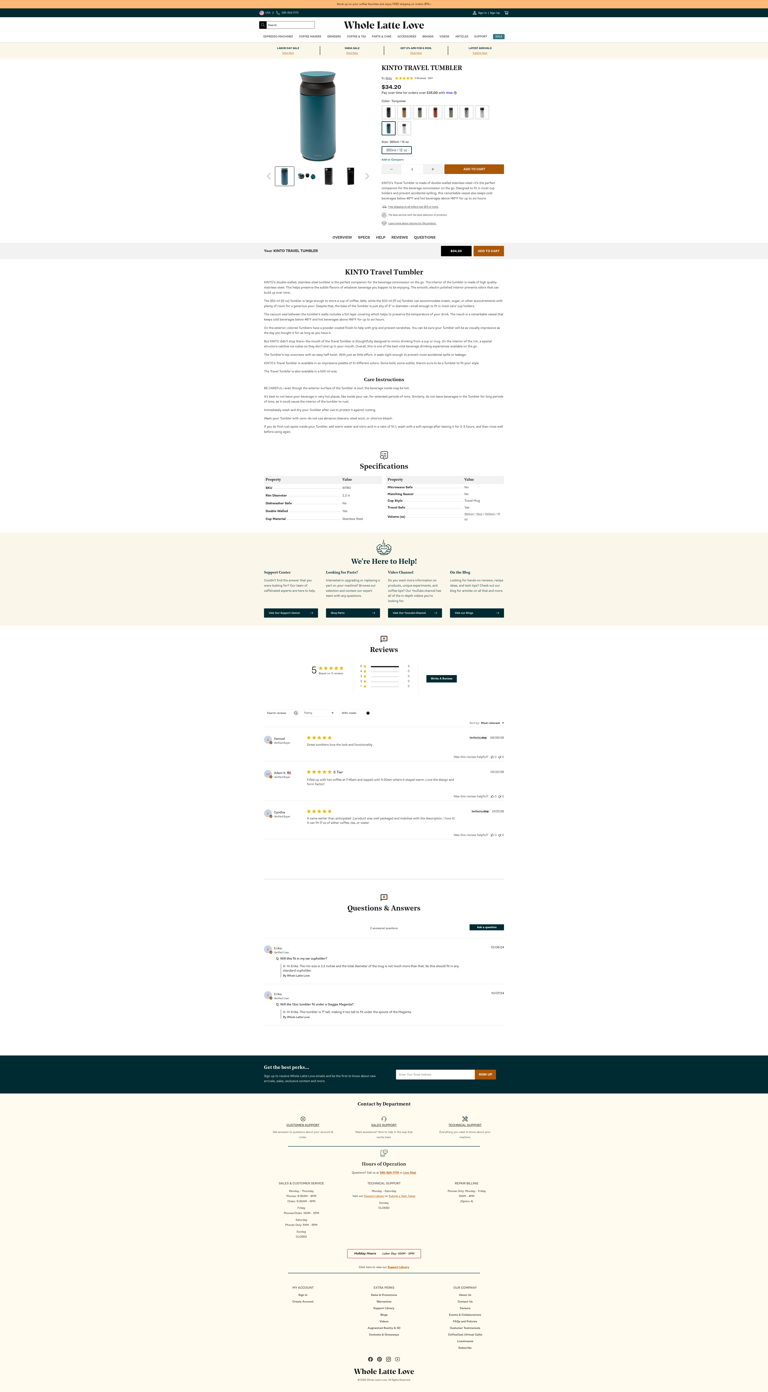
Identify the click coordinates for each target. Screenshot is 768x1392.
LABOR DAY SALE (288, 48)
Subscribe (465, 1348)
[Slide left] (269, 176)
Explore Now (480, 53)
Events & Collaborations (465, 1315)
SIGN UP (485, 1074)
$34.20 (456, 251)
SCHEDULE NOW (36, 734)
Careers (465, 1308)
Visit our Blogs (464, 613)
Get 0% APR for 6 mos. (416, 48)
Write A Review (441, 678)
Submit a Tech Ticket (402, 1196)
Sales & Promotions (384, 1295)
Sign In (302, 1295)
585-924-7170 (389, 1172)
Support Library (374, 1196)
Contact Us (465, 1301)
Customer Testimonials (465, 1328)
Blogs (384, 1315)
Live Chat (409, 1172)
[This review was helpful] (492, 757)
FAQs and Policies (465, 1321)
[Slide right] (367, 176)
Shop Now (288, 53)
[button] (385, 666)
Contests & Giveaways (384, 1334)
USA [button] (266, 13)
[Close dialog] (62, 652)
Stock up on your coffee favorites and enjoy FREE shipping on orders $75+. (384, 4)
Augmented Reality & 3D (384, 1328)
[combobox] (291, 25)
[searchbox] (278, 713)
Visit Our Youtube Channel (409, 613)
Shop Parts (338, 613)
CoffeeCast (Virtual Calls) (465, 1334)
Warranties (384, 1301)
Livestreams (465, 1341)
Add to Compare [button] (393, 159)
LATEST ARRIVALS (480, 48)
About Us (465, 1295)
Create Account (303, 1301)
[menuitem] (303, 1295)
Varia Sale (352, 48)
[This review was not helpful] (499, 757)
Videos (384, 1321)
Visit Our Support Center (284, 613)
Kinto (389, 78)
